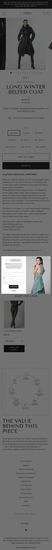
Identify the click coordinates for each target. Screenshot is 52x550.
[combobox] (5, 278)
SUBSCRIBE (14, 287)
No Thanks (13, 290)
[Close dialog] (49, 258)
